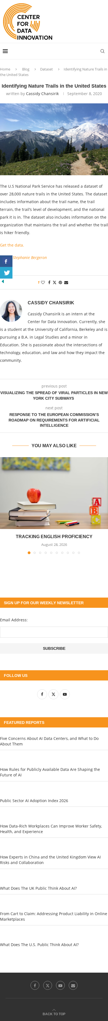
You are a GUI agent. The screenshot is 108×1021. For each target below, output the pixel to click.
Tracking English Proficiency (54, 536)
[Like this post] (43, 282)
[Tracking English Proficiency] (54, 493)
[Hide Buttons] (3, 281)
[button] (4, 505)
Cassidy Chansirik (42, 93)
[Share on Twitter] (54, 282)
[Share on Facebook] (49, 282)
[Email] (73, 985)
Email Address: (14, 619)
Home (5, 69)
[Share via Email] (66, 282)
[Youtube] (60, 985)
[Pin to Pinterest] (60, 282)
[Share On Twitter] (6, 273)
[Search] (102, 51)
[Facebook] (34, 985)
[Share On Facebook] (6, 261)
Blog (25, 69)
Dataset (46, 69)
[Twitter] (47, 985)
